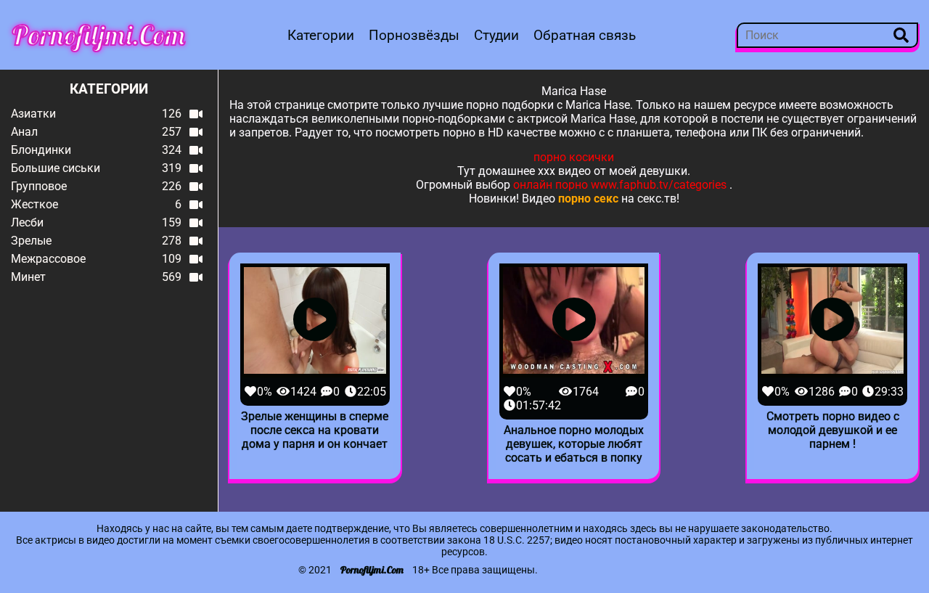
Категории (320, 35)
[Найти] (901, 35)
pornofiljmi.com (98, 34)
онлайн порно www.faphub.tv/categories (620, 185)
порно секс (588, 198)
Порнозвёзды (414, 35)
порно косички (573, 157)
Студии (496, 35)
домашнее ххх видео (534, 171)
